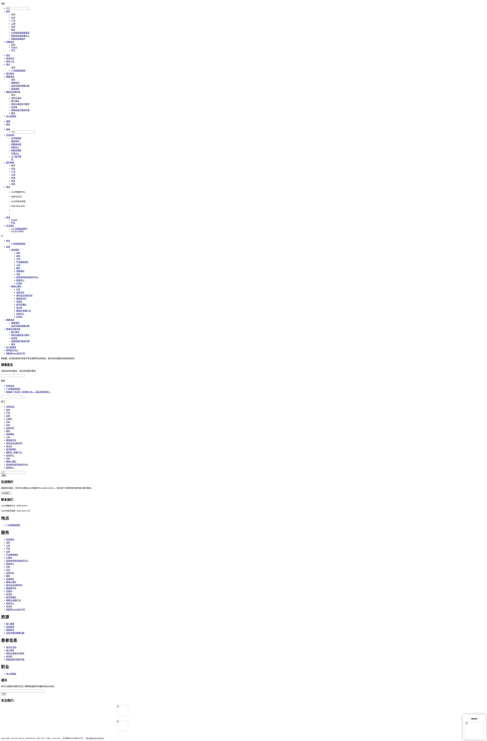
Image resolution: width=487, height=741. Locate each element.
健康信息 (10, 77)
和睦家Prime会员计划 (15, 353)
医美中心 (20, 280)
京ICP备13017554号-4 (95, 738)
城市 (8, 11)
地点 (8, 64)
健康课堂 (15, 323)
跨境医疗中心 (12, 350)
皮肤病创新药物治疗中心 (27, 277)
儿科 (18, 265)
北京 (13, 17)
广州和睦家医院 (18, 71)
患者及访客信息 (13, 92)
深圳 (13, 184)
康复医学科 (21, 298)
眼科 (18, 268)
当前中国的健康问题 (20, 86)
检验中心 (20, 314)
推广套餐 (10, 624)
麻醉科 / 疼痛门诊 (14, 452)
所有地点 (10, 386)
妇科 (18, 256)
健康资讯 (15, 83)
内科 (18, 274)
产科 (18, 259)
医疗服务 (10, 74)
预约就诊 (10, 58)
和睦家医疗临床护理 (20, 110)
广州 (13, 21)
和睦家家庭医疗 (18, 39)
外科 (18, 289)
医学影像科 (21, 305)
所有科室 (10, 407)
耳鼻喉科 (20, 271)
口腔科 (19, 283)
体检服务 (15, 250)
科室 (8, 247)
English (14, 47)
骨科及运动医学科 (24, 295)
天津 (13, 27)
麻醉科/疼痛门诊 (23, 311)
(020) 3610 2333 (18, 206)
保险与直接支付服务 (20, 104)
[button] (246, 129)
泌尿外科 (20, 292)
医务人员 (10, 61)
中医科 (19, 302)
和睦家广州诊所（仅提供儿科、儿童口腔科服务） (28, 392)
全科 (18, 253)
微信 (8, 124)
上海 (13, 24)
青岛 (13, 30)
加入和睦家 (11, 116)
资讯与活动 (16, 98)
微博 (8, 121)
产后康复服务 (22, 262)
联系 (13, 113)
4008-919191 (16, 196)
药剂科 (19, 317)
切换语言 (10, 42)
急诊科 (19, 308)
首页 (8, 55)
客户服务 (15, 101)
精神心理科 (16, 286)
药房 (8, 458)
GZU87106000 (17, 231)
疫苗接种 (15, 89)
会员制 (14, 107)
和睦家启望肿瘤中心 (20, 36)
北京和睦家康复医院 (20, 33)
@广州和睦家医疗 (19, 229)
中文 (13, 50)
